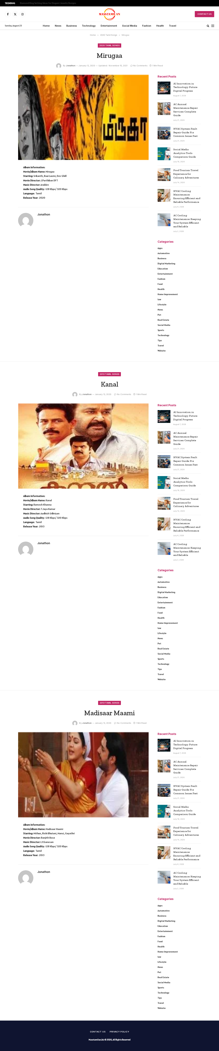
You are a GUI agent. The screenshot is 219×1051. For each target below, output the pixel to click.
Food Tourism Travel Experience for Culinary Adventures (186, 174)
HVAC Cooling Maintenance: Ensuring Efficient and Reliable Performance (186, 197)
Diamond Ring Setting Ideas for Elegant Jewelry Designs (48, 3)
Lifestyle (162, 304)
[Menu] (212, 25)
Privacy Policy (119, 1031)
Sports (161, 330)
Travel (172, 25)
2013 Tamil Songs (109, 374)
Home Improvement (168, 294)
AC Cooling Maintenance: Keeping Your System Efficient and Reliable (187, 221)
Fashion (146, 25)
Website (162, 350)
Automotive (164, 253)
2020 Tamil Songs (109, 45)
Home (46, 25)
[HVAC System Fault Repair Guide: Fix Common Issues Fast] (164, 133)
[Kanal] (83, 446)
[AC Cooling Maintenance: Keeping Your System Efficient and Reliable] (164, 219)
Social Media (129, 25)
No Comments (140, 65)
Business (71, 25)
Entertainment (109, 25)
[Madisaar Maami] (83, 774)
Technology (89, 25)
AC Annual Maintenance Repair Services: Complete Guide (185, 110)
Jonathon (70, 65)
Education (163, 268)
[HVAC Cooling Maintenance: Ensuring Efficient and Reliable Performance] (164, 195)
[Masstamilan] (109, 14)
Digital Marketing (166, 263)
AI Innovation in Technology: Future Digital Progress (185, 87)
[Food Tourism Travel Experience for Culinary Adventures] (164, 174)
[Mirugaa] (83, 117)
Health (160, 25)
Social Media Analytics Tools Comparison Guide (184, 153)
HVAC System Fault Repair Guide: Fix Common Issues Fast (185, 132)
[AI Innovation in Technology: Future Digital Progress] (164, 88)
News (58, 25)
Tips (160, 340)
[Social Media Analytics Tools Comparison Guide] (164, 153)
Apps (160, 248)
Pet (159, 314)
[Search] (208, 25)
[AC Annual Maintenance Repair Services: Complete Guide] (164, 108)
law (159, 299)
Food (160, 284)
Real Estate (163, 319)
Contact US (204, 14)
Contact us (98, 1031)
